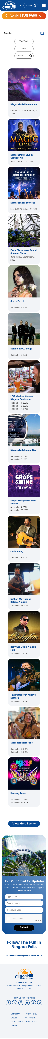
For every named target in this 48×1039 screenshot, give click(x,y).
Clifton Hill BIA (31, 1022)
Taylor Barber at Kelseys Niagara (23, 696)
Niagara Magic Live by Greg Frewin (21, 156)
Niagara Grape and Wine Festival (23, 502)
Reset (24, 49)
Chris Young (16, 552)
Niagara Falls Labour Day (23, 450)
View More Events (24, 823)
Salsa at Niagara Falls (21, 743)
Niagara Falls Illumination (23, 104)
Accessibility (30, 1018)
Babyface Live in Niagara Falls (23, 648)
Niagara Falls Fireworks (22, 203)
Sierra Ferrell (17, 301)
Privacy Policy (31, 1014)
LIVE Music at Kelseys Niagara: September (21, 398)
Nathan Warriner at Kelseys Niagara (20, 600)
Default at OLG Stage (21, 349)
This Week (24, 41)
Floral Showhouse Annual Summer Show (23, 252)
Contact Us (16, 1014)
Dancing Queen (18, 793)
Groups (14, 1018)
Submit (24, 927)
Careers (14, 1026)
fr (19, 6)
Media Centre (17, 1022)
